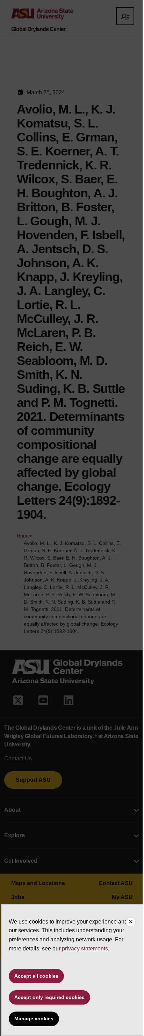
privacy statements (85, 948)
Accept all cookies (36, 976)
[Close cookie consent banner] (131, 922)
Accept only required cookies (49, 997)
